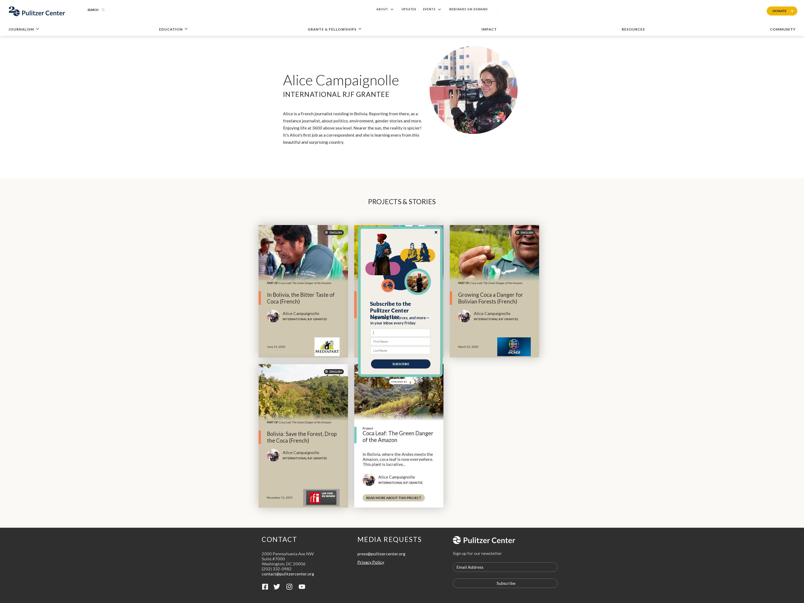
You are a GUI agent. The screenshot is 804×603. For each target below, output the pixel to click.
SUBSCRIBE (400, 364)
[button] (400, 310)
